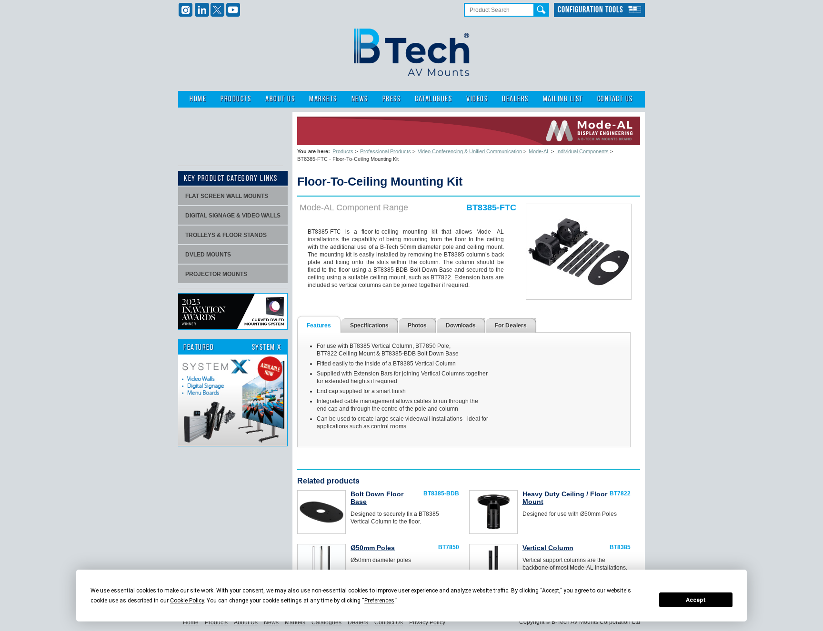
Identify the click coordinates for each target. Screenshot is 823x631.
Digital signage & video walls (233, 215)
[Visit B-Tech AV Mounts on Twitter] (217, 9)
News (359, 99)
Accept (696, 600)
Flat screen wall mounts (226, 196)
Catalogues (433, 99)
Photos (417, 325)
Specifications (369, 325)
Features (319, 325)
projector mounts (216, 274)
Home (198, 99)
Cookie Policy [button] (187, 600)
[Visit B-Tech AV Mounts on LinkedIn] (202, 9)
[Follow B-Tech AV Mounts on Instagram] (186, 9)
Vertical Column (547, 548)
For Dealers (511, 325)
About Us (280, 99)
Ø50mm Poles (373, 548)
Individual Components (582, 151)
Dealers (515, 99)
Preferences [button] (379, 600)
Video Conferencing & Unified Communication (470, 151)
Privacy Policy (427, 622)
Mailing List (563, 99)
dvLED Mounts (208, 254)
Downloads (461, 325)
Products (236, 99)
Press (391, 99)
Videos (477, 99)
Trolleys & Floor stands (226, 235)
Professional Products (385, 151)
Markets (323, 99)
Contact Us (615, 99)
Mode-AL (539, 151)
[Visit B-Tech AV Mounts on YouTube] (233, 9)
